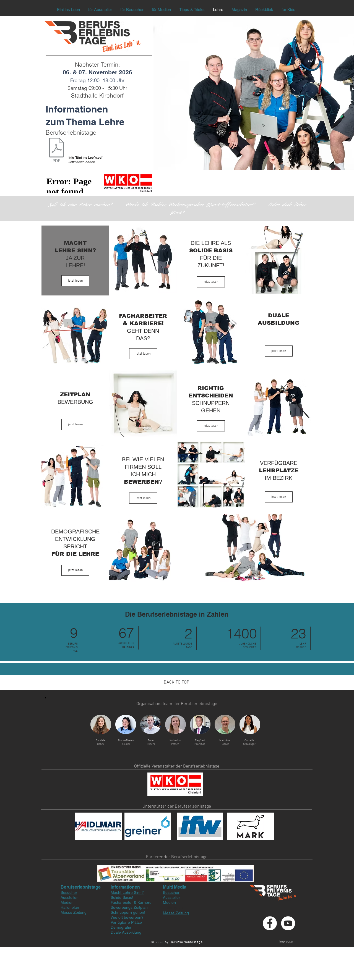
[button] (100, 724)
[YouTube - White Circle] (288, 923)
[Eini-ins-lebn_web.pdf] (56, 150)
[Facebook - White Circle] (270, 923)
